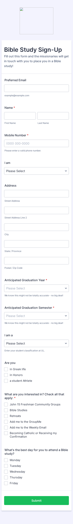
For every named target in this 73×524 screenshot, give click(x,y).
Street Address (12, 200)
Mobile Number (16, 135)
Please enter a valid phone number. (22, 150)
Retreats (15, 416)
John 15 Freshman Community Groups (35, 404)
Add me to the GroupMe (25, 421)
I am (7, 163)
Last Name (43, 123)
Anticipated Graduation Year (25, 280)
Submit (36, 500)
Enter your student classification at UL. (24, 350)
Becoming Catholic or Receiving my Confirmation (33, 434)
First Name (10, 123)
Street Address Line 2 (15, 217)
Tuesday (15, 466)
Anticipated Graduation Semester (29, 307)
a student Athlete (21, 380)
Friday (14, 483)
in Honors (16, 375)
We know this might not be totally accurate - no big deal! (33, 295)
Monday (15, 460)
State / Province (12, 251)
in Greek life (18, 369)
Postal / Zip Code (13, 267)
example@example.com (16, 95)
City (6, 234)
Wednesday (17, 471)
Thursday (16, 477)
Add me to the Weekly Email (28, 427)
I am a (8, 335)
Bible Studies (18, 410)
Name (9, 107)
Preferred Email (15, 80)
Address (10, 185)
